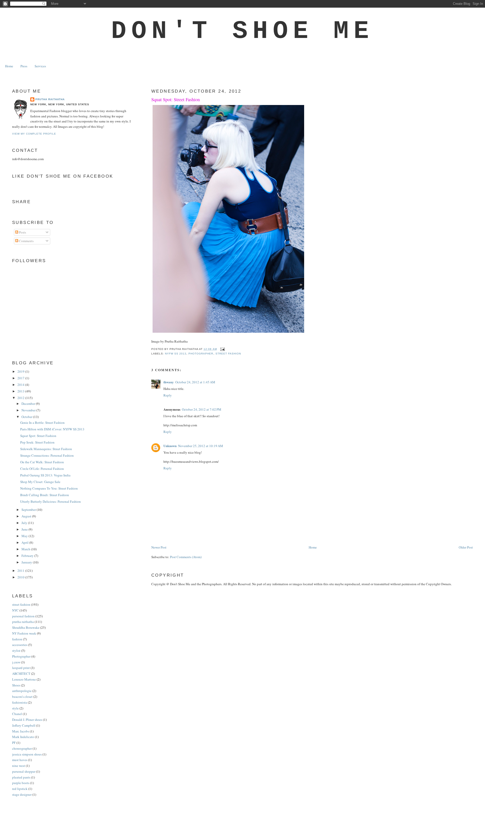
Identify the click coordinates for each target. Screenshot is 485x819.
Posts (22, 232)
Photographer (200, 353)
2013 (21, 391)
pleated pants (21, 777)
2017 (21, 378)
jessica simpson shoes (27, 754)
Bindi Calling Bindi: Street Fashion (44, 495)
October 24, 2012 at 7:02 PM (201, 409)
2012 (21, 397)
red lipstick (20, 788)
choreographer (22, 748)
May (25, 536)
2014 (21, 384)
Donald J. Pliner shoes (27, 719)
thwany (168, 382)
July (24, 522)
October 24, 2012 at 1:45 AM (195, 382)
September (29, 509)
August (26, 516)
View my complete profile (34, 133)
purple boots (20, 783)
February (27, 555)
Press (23, 66)
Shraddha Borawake (25, 627)
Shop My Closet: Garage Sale (40, 481)
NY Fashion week (24, 633)
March (26, 549)
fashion (17, 639)
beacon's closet (22, 696)
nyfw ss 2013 (175, 353)
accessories (19, 644)
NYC (15, 610)
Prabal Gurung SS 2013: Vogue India (45, 475)
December (28, 403)
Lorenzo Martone (24, 679)
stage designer (22, 794)
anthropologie (22, 690)
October (27, 416)
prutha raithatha (23, 621)
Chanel (17, 713)
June (25, 529)
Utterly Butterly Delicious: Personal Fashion (50, 501)
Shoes (16, 685)
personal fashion (23, 616)
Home (9, 66)
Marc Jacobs (20, 731)
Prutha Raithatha (50, 99)
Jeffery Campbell (23, 725)
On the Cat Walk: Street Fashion (42, 462)
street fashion (228, 353)
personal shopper (23, 771)
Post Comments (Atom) (186, 557)
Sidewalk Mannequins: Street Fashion (46, 449)
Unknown (170, 445)
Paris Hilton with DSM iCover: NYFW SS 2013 (52, 429)
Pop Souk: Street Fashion (37, 442)
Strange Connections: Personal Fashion (47, 455)
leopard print (21, 667)
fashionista (19, 702)
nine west (18, 765)
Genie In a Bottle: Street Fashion (42, 422)
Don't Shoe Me (242, 31)
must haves (19, 760)
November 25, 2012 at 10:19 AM (200, 446)
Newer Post (158, 547)
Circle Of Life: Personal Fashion (42, 468)
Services (40, 66)
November (28, 410)
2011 (21, 570)
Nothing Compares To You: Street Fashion (49, 488)
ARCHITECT (21, 673)
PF (14, 742)
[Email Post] (222, 349)
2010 (21, 577)
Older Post (466, 547)
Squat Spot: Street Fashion (175, 99)
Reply (167, 395)
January (27, 562)
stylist (16, 650)
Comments (26, 241)
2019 (21, 371)
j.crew (16, 662)
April (25, 542)
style (15, 708)
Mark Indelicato (23, 736)
